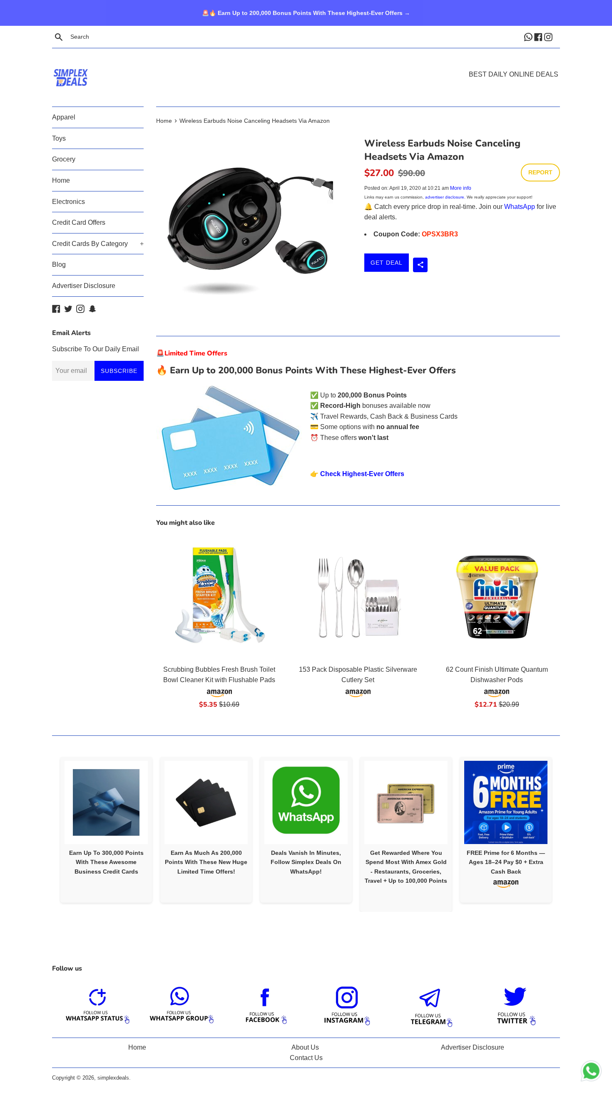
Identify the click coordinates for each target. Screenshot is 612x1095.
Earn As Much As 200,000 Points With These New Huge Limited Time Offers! (206, 862)
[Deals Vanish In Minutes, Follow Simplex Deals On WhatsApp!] (306, 802)
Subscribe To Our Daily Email (95, 349)
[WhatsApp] (529, 36)
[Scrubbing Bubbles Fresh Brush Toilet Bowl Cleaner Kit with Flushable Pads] (219, 597)
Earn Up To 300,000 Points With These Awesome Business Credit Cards (106, 862)
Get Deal (387, 262)
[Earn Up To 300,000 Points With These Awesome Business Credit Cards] (106, 802)
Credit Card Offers (78, 222)
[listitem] (106, 830)
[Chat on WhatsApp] (591, 1072)
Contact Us (306, 1057)
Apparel (63, 117)
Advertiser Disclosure (83, 285)
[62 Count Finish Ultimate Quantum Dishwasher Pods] (497, 597)
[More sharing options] (420, 265)
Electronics (68, 201)
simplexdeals (113, 1078)
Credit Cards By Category (98, 243)
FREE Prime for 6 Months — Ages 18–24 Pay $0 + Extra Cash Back (506, 862)
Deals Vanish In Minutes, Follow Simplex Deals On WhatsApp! (306, 862)
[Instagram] (549, 36)
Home (61, 180)
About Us (305, 1047)
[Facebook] (539, 36)
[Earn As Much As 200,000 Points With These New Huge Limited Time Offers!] (206, 802)
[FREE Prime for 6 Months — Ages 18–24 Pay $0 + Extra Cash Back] (505, 802)
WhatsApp (519, 206)
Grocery (63, 159)
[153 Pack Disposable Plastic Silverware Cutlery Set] (358, 597)
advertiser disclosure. (445, 197)
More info (460, 188)
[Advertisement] (306, 65)
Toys (59, 138)
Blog (59, 264)
